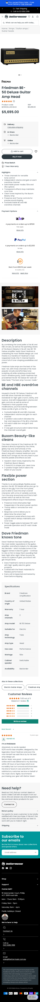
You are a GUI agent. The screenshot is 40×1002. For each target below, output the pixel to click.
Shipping (5, 825)
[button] (21, 128)
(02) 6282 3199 (9, 945)
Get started (26, 4)
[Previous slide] (2, 8)
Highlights (6, 172)
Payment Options (9, 211)
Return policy (7, 811)
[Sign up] (35, 853)
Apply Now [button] (24, 273)
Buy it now (17, 156)
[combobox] (20, 22)
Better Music (16, 988)
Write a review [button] (20, 721)
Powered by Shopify (26, 988)
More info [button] (20, 230)
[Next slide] (37, 8)
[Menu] (2, 16)
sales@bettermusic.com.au (14, 959)
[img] (7, 735)
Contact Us (9, 804)
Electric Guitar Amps (13, 687)
